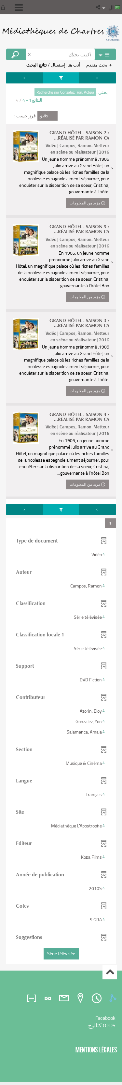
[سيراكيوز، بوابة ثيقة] (61, 32)
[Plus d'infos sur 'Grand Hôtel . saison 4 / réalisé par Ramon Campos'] (26, 428)
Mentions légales (96, 1049)
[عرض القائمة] (18, 7)
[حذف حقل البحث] (30, 54)
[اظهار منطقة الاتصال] (4, 7)
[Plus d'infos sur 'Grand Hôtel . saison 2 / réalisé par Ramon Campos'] (26, 146)
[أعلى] (109, 972)
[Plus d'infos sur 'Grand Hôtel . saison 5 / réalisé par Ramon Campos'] (26, 240)
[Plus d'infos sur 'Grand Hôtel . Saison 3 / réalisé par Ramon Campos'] (26, 334)
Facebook (105, 1017)
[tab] (114, 998)
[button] (98, 7)
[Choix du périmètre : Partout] (105, 54)
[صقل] (61, 77)
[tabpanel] (61, 519)
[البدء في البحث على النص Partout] (16, 54)
